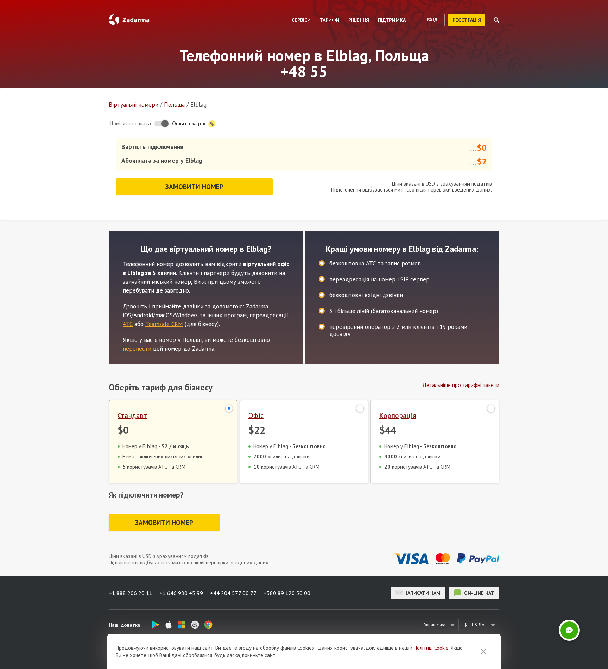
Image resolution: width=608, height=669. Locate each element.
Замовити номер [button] (194, 186)
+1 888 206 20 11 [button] (130, 592)
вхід (432, 20)
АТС (128, 324)
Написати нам (422, 593)
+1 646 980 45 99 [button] (181, 592)
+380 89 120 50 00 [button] (287, 592)
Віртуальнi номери (133, 104)
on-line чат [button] (478, 593)
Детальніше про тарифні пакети (460, 384)
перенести (137, 348)
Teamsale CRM (164, 324)
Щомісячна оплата (130, 123)
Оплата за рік (189, 123)
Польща (174, 104)
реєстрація (466, 20)
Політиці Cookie (431, 647)
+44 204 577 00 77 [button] (233, 592)
